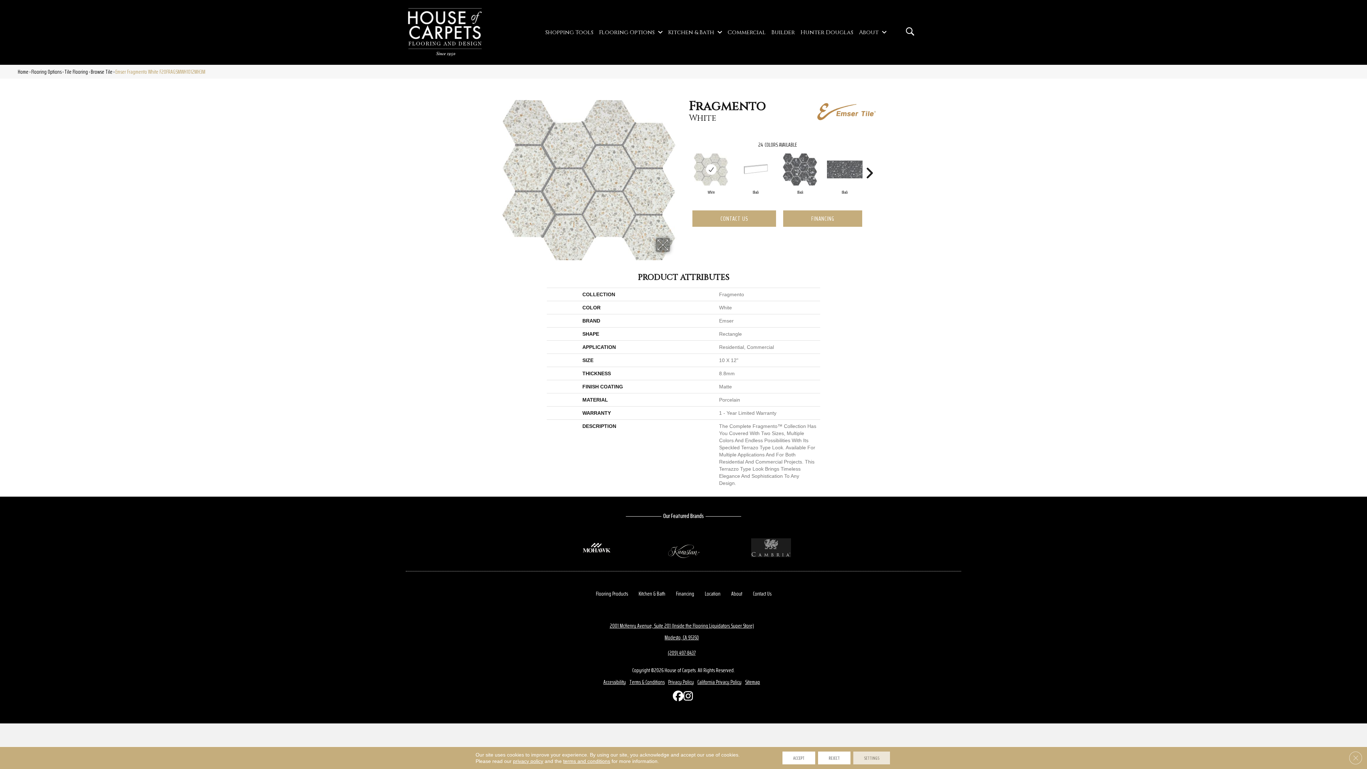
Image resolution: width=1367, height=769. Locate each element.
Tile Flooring (76, 71)
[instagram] (687, 697)
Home (23, 71)
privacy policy (528, 761)
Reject (834, 758)
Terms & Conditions (647, 682)
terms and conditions (586, 761)
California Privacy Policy (719, 682)
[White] (711, 169)
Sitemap (752, 682)
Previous (685, 162)
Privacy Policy (681, 682)
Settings (871, 758)
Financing (822, 219)
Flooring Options (46, 71)
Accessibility (614, 682)
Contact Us (734, 219)
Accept (799, 758)
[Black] (755, 169)
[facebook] (676, 697)
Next (869, 162)
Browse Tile (101, 71)
